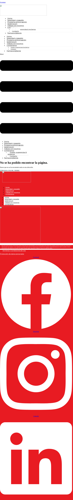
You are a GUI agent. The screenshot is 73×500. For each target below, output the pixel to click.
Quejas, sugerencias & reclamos (24, 29)
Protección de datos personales (12, 254)
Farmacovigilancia (14, 33)
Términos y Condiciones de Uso (14, 251)
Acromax (3, 2)
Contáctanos (12, 45)
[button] (36, 96)
